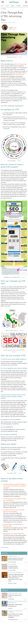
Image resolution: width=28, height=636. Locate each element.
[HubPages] (14, 2)
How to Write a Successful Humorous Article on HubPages (15, 615)
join (19, 453)
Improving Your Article (15, 593)
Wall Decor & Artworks (15, 572)
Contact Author (12, 29)
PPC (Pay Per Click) (18, 74)
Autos (7, 5)
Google (18, 406)
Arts (2, 5)
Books (12, 5)
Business (19, 5)
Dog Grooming (12, 564)
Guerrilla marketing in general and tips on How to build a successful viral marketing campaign (14, 486)
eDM (16, 72)
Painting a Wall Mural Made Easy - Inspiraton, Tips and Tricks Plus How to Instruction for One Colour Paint (15, 578)
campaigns (4, 78)
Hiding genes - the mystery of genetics (13, 533)
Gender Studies (12, 556)
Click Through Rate (20, 64)
